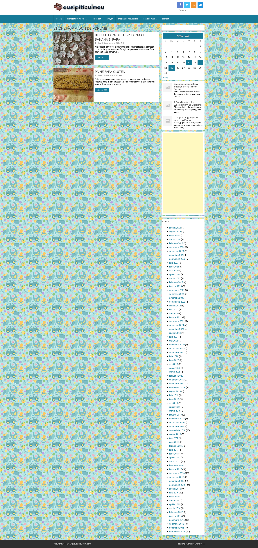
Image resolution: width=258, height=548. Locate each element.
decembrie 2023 (177, 247)
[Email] (200, 5)
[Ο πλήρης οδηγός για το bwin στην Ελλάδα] (167, 125)
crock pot (96, 19)
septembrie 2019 (177, 387)
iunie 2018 (174, 442)
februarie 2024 (176, 243)
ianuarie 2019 (175, 415)
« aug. (165, 77)
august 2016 (175, 489)
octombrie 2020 (176, 352)
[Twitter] (187, 5)
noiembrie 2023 (176, 251)
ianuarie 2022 (175, 317)
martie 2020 (174, 372)
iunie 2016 (174, 496)
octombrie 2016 (176, 481)
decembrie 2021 (177, 321)
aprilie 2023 (174, 274)
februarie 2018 (176, 446)
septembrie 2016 (177, 485)
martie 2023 (174, 278)
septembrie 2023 (177, 259)
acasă (59, 19)
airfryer (109, 19)
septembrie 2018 (177, 430)
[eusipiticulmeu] (78, 11)
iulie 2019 (173, 395)
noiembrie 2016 (176, 477)
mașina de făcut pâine (128, 19)
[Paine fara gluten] (73, 85)
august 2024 (175, 231)
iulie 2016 (173, 492)
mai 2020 (173, 364)
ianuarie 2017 (175, 469)
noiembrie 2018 (176, 422)
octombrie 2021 (176, 329)
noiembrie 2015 (176, 524)
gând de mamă (150, 19)
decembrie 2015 (177, 520)
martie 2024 (174, 239)
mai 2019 (173, 403)
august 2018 (175, 434)
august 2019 (175, 391)
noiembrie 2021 (176, 325)
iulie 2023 (173, 263)
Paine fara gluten (110, 72)
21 (189, 62)
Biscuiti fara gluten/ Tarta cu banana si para (120, 37)
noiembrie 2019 (176, 379)
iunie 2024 (174, 235)
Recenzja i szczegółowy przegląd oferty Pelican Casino (186, 87)
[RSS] (193, 5)
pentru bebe (60, 34)
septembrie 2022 (177, 302)
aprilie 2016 (174, 504)
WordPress (200, 544)
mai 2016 (173, 500)
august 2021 (175, 333)
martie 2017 (174, 461)
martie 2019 (174, 411)
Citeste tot (102, 57)
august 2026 (175, 228)
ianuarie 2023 (175, 286)
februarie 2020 (176, 376)
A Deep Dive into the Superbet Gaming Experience (188, 103)
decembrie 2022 (177, 290)
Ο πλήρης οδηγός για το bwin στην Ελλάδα (186, 119)
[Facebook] (180, 5)
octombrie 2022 (176, 298)
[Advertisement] (183, 173)
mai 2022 (173, 313)
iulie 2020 (173, 356)
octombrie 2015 (176, 528)
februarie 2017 (176, 465)
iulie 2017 (173, 450)
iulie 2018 (173, 438)
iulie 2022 (173, 309)
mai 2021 (173, 340)
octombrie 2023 (176, 255)
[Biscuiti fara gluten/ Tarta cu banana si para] (73, 48)
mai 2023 (173, 270)
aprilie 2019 (174, 407)
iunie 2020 (174, 360)
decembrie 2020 (177, 344)
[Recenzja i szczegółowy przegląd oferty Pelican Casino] (167, 91)
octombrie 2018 (176, 426)
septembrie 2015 (177, 531)
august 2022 (175, 305)
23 (200, 62)
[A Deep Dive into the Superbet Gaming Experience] (167, 109)
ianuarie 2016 (175, 516)
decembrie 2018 (177, 418)
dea (99, 43)
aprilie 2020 (174, 368)
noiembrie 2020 (176, 348)
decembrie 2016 (177, 473)
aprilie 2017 (174, 457)
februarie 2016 (176, 512)
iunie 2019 (174, 399)
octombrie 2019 (176, 383)
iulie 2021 (173, 337)
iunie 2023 (174, 266)
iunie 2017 (174, 453)
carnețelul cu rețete (75, 19)
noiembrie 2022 (176, 294)
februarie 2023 (176, 282)
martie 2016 (174, 508)
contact (165, 19)
